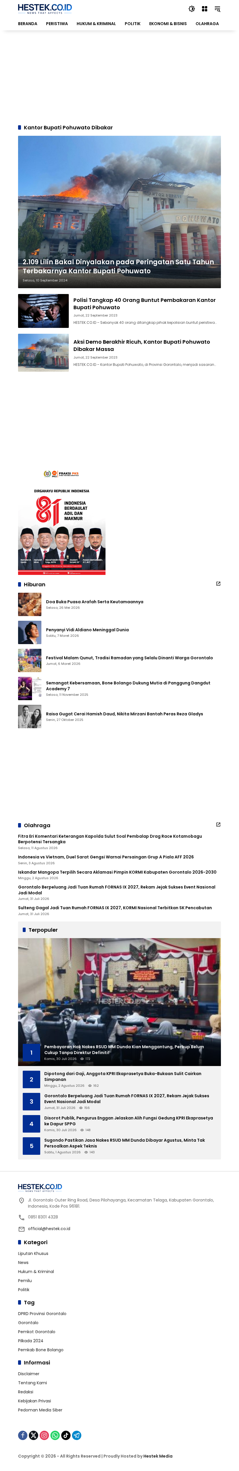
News (23, 1262)
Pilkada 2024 (30, 1341)
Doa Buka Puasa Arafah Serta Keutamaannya (94, 602)
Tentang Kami (32, 1383)
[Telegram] (76, 1435)
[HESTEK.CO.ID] (45, 8)
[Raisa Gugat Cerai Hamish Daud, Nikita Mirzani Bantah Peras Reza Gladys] (29, 716)
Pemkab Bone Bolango (41, 1350)
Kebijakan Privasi (34, 1401)
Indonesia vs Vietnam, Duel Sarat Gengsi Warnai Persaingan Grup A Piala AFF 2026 (106, 857)
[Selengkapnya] (218, 583)
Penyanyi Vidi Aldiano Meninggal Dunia (87, 630)
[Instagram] (44, 1435)
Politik (23, 1290)
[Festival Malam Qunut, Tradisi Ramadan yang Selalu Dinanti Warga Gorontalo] (29, 660)
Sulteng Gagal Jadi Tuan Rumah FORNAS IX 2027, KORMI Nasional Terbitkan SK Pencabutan (115, 908)
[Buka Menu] (204, 8)
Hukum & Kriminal (36, 1271)
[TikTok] (66, 1435)
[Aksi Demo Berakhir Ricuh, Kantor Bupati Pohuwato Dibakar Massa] (43, 353)
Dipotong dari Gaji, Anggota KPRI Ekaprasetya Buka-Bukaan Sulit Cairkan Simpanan (122, 1076)
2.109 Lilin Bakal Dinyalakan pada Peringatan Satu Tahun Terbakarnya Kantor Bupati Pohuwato (118, 267)
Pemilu (25, 1281)
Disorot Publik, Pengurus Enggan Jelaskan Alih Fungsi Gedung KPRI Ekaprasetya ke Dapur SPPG (128, 1121)
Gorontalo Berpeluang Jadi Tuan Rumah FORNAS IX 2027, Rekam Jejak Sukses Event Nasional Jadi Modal (116, 890)
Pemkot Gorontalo (36, 1332)
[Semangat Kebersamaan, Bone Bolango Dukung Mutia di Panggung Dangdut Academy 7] (29, 688)
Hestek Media (158, 1456)
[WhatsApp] (55, 1435)
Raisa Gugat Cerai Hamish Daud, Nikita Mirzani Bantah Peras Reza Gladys (124, 714)
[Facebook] (22, 1435)
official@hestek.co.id (49, 1229)
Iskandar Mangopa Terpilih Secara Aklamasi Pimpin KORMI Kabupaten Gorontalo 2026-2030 (117, 872)
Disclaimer (28, 1374)
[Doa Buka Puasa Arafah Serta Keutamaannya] (29, 604)
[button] (191, 8)
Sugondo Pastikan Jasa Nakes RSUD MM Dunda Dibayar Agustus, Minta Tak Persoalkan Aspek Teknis (124, 1143)
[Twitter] (33, 1435)
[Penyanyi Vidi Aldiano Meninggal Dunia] (29, 632)
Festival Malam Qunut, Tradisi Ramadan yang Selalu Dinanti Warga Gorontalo (129, 658)
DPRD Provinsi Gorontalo (42, 1314)
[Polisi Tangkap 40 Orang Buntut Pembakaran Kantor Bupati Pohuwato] (43, 311)
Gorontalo (28, 1323)
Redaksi (25, 1392)
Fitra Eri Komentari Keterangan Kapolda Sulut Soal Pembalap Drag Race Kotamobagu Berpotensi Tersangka (110, 839)
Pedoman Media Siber (40, 1410)
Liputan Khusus (33, 1253)
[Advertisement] (119, 77)
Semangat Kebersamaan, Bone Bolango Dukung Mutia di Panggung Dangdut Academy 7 (128, 686)
